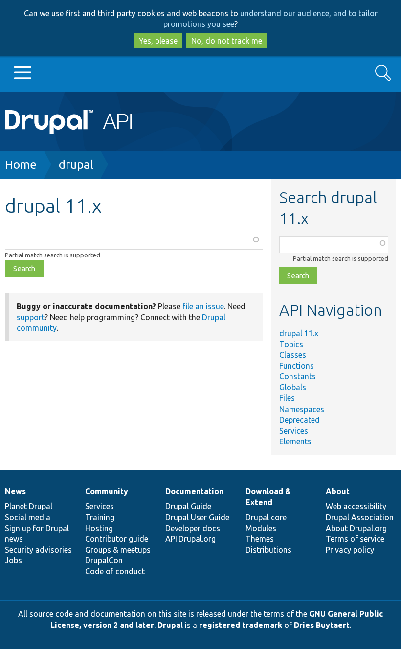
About (338, 491)
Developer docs (192, 528)
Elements (295, 441)
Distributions (268, 549)
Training (99, 517)
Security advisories (38, 549)
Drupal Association (360, 517)
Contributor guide (116, 538)
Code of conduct (115, 571)
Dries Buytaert (322, 625)
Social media (27, 517)
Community (106, 491)
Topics (291, 344)
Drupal (170, 625)
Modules (260, 528)
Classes (292, 354)
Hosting (99, 528)
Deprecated (299, 420)
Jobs (13, 560)
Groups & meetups (118, 549)
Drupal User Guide (197, 517)
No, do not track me (226, 40)
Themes (259, 538)
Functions (296, 365)
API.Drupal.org (190, 538)
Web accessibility (356, 506)
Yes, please (158, 40)
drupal (76, 164)
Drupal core (266, 517)
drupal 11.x (298, 333)
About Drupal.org (356, 528)
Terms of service (355, 538)
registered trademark (240, 625)
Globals (292, 387)
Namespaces (301, 409)
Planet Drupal (28, 506)
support (31, 317)
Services (293, 430)
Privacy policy (350, 549)
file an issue (203, 306)
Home (21, 164)
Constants (297, 376)
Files (287, 398)
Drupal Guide (188, 506)
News (15, 491)
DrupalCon (104, 560)
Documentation (194, 491)
